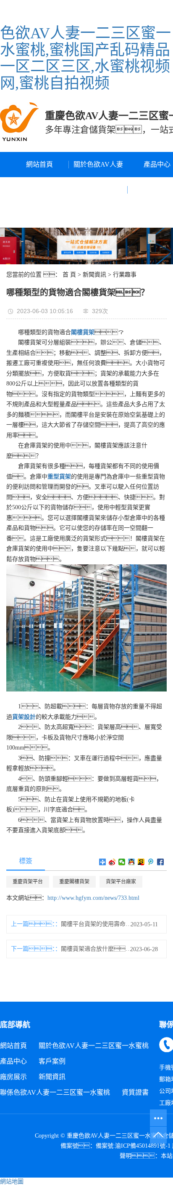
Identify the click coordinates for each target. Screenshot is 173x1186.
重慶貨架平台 (28, 882)
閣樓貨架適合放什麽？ (98, 949)
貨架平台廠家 (121, 882)
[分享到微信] (122, 862)
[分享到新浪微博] (112, 862)
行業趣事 (124, 274)
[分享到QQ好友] (131, 862)
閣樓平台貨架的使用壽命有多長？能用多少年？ (98, 924)
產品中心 (13, 1061)
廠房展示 (13, 1076)
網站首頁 (39, 164)
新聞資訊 (94, 274)
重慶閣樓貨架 (74, 882)
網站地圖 (12, 1181)
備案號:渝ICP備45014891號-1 (133, 1146)
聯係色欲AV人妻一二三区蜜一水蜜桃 (55, 1092)
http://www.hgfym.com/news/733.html (93, 898)
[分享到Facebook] (160, 862)
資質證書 (135, 1092)
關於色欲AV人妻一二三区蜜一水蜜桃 (98, 189)
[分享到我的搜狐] (141, 862)
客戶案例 (52, 1061)
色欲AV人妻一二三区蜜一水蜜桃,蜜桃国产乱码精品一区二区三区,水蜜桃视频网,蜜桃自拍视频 (85, 58)
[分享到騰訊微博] (151, 862)
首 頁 (69, 274)
